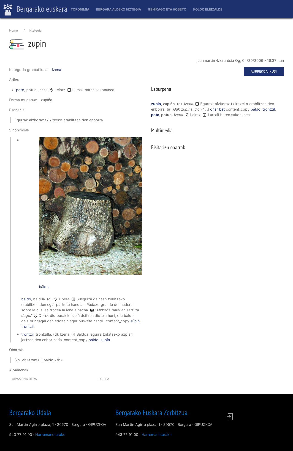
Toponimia (80, 9)
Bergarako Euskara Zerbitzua (151, 412)
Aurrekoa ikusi (264, 71)
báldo (44, 286)
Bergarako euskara (41, 8)
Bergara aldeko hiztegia (118, 9)
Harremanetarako (50, 434)
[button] (90, 205)
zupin (105, 339)
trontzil (27, 326)
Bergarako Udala (30, 412)
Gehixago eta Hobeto (167, 9)
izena (56, 69)
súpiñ (135, 321)
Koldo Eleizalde (207, 9)
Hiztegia (35, 30)
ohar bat (218, 109)
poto (20, 89)
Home (13, 30)
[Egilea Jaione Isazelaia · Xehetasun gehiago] (90, 208)
